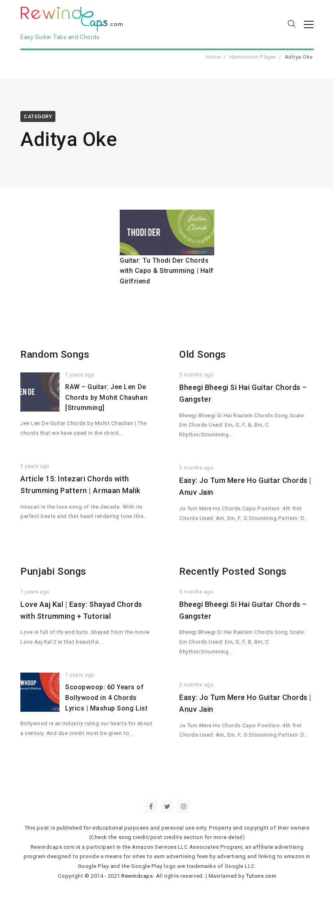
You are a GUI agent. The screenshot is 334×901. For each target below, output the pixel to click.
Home (212, 57)
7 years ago (79, 375)
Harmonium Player (252, 57)
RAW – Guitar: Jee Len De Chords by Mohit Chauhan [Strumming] (106, 397)
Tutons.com (261, 876)
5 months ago (196, 375)
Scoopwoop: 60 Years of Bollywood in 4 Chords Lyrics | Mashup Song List (106, 697)
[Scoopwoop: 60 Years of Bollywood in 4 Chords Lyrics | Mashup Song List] (39, 692)
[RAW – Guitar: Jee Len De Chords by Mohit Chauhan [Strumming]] (39, 392)
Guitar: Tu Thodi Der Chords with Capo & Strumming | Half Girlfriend (167, 271)
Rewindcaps (137, 876)
